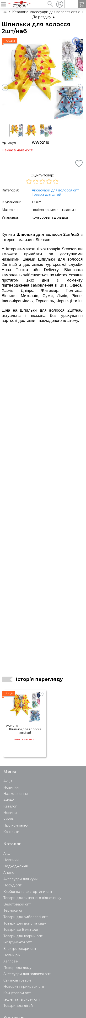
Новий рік (11, 955)
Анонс (8, 800)
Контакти (11, 832)
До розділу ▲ (43, 17)
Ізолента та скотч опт (21, 999)
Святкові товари (17, 980)
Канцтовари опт (17, 993)
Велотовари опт (17, 904)
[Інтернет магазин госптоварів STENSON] (5, 12)
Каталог (10, 806)
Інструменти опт (17, 942)
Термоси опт (14, 910)
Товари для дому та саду (24, 923)
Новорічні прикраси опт (23, 986)
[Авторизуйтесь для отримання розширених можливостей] (59, 4)
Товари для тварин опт (23, 936)
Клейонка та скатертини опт (27, 891)
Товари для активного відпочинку (32, 898)
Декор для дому (17, 968)
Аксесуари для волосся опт (55, 190)
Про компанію (15, 825)
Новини (10, 813)
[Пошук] (50, 4)
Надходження (15, 794)
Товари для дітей (46, 194)
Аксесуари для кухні (20, 879)
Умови (8, 819)
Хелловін (10, 961)
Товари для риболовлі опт (25, 917)
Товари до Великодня (22, 929)
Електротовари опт (19, 948)
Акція (7, 781)
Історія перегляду (39, 679)
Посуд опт (12, 885)
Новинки (11, 787)
